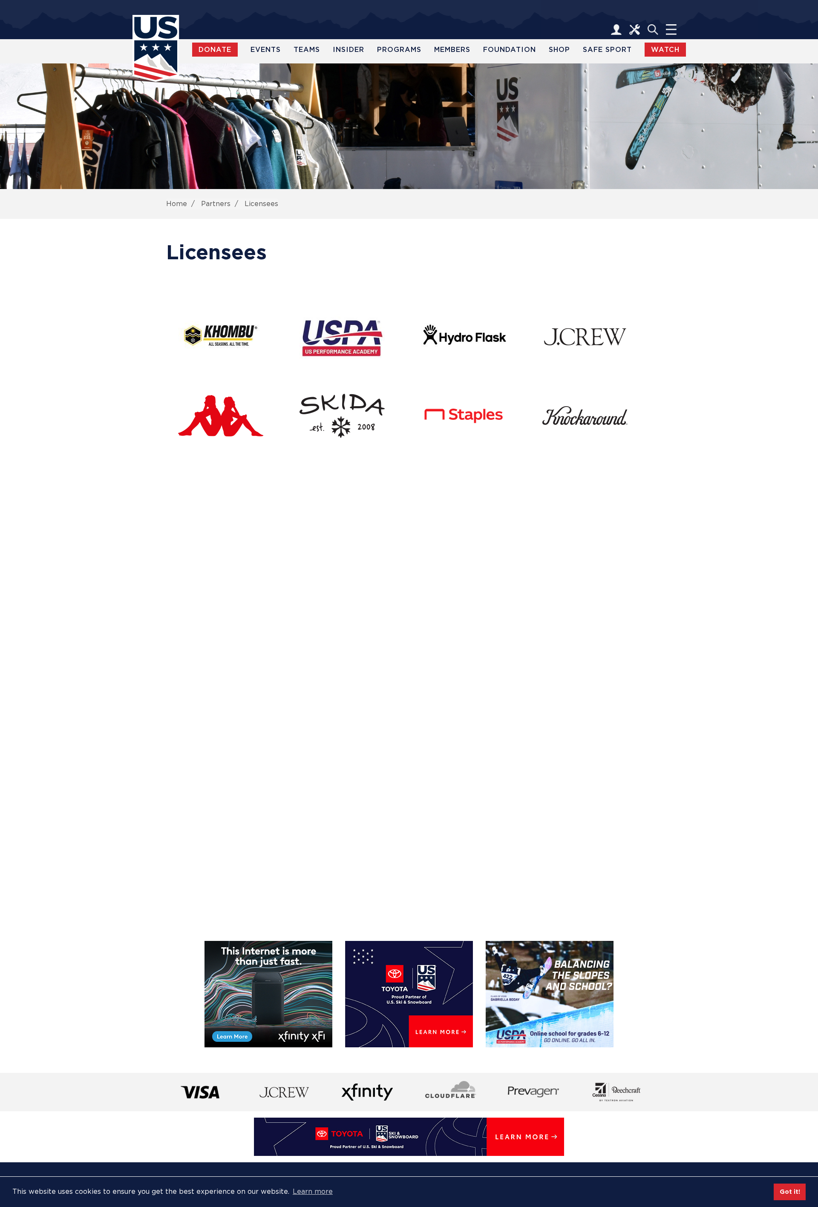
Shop (559, 50)
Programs (399, 50)
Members (452, 50)
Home (176, 204)
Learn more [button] (313, 1191)
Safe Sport (607, 50)
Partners (215, 204)
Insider (348, 50)
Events (266, 50)
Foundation (509, 50)
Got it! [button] (790, 1191)
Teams (307, 50)
